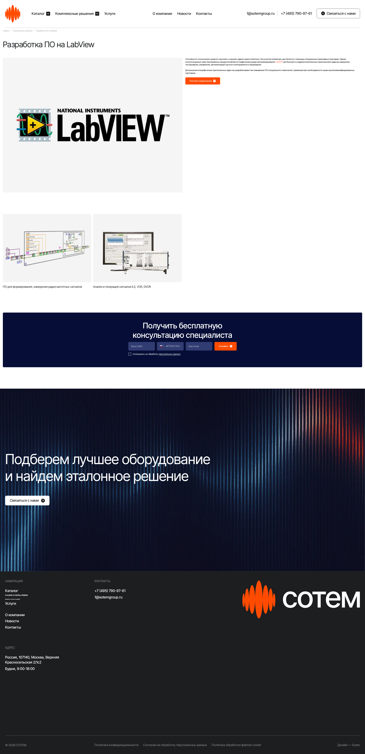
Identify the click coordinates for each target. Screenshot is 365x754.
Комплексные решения (22, 31)
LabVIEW (279, 62)
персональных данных (170, 354)
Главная (6, 31)
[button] (41, 14)
